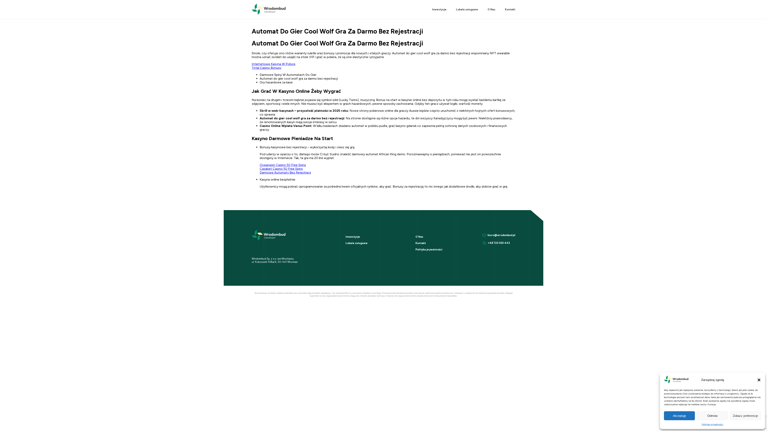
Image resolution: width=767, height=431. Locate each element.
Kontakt (510, 9)
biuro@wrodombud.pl (501, 235)
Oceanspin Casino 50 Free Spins (283, 165)
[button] (759, 380)
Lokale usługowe (467, 9)
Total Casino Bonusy (266, 68)
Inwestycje (439, 9)
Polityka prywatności (712, 424)
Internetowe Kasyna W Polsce (273, 64)
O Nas (491, 9)
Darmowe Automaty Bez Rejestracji (285, 172)
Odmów (712, 415)
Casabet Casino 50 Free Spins (281, 169)
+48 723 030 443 (499, 242)
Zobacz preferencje (745, 415)
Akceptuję (679, 415)
